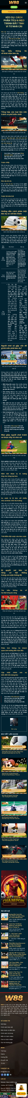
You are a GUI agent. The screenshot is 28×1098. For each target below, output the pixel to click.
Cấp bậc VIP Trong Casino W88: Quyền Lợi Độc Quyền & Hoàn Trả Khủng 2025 (17, 954)
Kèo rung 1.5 (15, 426)
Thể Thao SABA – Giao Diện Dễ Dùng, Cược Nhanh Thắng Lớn (16, 964)
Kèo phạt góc (15, 696)
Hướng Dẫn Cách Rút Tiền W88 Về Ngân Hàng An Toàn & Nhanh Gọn (16, 916)
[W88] (14, 2)
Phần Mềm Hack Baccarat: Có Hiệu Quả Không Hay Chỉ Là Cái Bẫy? (17, 944)
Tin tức (18, 11)
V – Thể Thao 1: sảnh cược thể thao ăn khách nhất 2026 (15, 935)
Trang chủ (11, 11)
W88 (2, 1004)
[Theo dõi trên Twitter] (8, 1074)
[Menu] (26, 3)
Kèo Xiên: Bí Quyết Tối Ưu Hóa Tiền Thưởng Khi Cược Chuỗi (10, 796)
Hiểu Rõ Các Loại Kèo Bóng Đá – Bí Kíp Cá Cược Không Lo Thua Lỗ (11, 774)
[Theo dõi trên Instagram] (5, 1074)
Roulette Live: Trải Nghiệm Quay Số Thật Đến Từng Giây (15, 983)
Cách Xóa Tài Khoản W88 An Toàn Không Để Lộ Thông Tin (15, 925)
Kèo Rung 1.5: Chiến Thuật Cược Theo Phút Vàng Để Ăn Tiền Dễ (10, 839)
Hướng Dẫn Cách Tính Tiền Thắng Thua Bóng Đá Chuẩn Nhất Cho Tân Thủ (12, 752)
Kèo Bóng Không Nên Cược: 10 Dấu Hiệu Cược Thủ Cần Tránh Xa (10, 818)
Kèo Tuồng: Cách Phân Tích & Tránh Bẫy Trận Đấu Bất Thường (10, 861)
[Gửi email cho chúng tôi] (10, 1074)
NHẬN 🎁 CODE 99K (21, 1093)
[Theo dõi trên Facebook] (2, 1074)
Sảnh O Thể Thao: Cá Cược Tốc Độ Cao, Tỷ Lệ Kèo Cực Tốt (15, 973)
